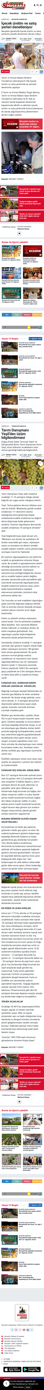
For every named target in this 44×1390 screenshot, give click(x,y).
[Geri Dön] (6, 1383)
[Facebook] (12, 1330)
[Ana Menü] (41, 5)
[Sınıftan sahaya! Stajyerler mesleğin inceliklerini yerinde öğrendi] (32, 1139)
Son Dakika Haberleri (11, 1351)
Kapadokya (14, 13)
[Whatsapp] (32, 1330)
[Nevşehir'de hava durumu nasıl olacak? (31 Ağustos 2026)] (11, 273)
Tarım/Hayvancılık (19, 426)
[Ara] (38, 5)
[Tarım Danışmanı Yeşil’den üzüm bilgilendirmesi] (22, 472)
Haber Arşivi (8, 1353)
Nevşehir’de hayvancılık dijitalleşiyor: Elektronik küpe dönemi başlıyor (10, 1128)
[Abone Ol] (41, 72)
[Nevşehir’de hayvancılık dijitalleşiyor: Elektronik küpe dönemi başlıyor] (11, 1119)
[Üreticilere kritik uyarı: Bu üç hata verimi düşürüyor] (11, 1159)
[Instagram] (20, 1330)
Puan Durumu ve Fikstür (12, 1346)
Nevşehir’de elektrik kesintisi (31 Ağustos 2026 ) (11, 259)
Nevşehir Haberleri (19, 19)
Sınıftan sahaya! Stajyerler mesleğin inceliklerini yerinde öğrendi (32, 1148)
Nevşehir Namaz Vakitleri (13, 1341)
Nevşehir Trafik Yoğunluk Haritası (16, 1343)
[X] (16, 1330)
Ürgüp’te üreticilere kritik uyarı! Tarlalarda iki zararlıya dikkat (10, 1148)
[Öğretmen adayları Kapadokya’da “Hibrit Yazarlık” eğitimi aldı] (32, 293)
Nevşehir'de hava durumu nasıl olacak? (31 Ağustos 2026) (10, 282)
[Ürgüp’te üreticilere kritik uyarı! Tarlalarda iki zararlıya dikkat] (11, 1139)
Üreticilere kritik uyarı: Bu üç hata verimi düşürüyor (11, 1167)
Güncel (4, 13)
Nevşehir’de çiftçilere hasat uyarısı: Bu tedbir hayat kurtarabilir (32, 1168)
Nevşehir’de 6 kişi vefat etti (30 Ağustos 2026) (11, 301)
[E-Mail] (19, 233)
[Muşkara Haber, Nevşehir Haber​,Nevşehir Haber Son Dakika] (13, 5)
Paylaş (6, 71)
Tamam (28, 1387)
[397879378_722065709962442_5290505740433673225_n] (22, 152)
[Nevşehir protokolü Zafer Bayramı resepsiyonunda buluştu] (32, 273)
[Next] (28, 1330)
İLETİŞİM (7, 1359)
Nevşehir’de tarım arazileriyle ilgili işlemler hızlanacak (31, 1128)
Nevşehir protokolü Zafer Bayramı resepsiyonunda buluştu (31, 282)
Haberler (5, 19)
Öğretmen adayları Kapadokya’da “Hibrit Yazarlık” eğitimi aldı (30, 302)
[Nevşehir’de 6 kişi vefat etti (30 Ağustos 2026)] (11, 293)
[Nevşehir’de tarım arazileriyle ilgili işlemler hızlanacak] (32, 1119)
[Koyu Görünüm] (35, 5)
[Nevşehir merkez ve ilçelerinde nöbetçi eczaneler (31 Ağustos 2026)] (32, 251)
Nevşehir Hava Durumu (12, 1339)
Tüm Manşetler (9, 1348)
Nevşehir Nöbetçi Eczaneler (14, 1336)
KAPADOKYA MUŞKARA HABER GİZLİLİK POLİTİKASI (22, 1361)
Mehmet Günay (23, 229)
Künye (6, 1364)
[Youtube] (24, 1330)
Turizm (38, 13)
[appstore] (12, 1370)
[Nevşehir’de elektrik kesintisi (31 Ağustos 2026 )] (11, 251)
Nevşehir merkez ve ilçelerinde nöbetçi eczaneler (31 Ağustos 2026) (30, 260)
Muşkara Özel (26, 13)
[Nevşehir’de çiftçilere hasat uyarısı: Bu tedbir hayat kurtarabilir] (32, 1159)
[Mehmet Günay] (9, 227)
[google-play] (31, 1370)
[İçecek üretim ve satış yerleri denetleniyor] (22, 56)
